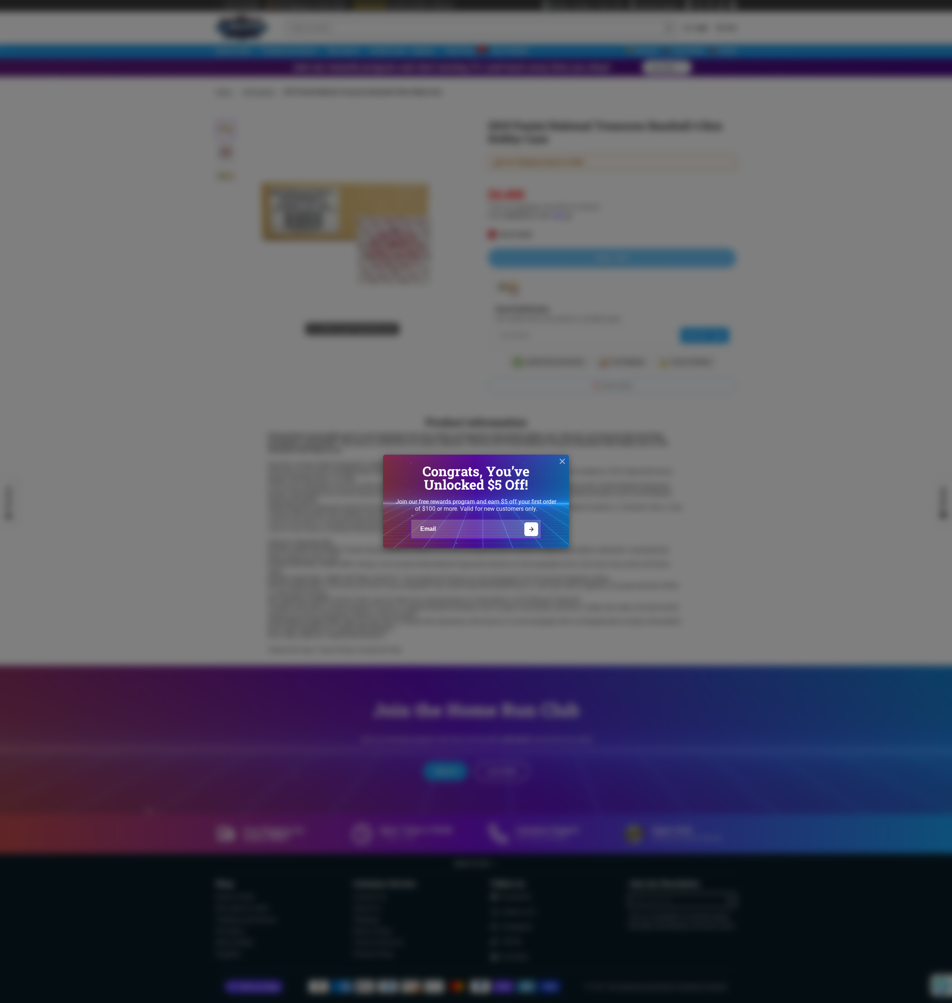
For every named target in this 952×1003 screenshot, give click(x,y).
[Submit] (531, 529)
